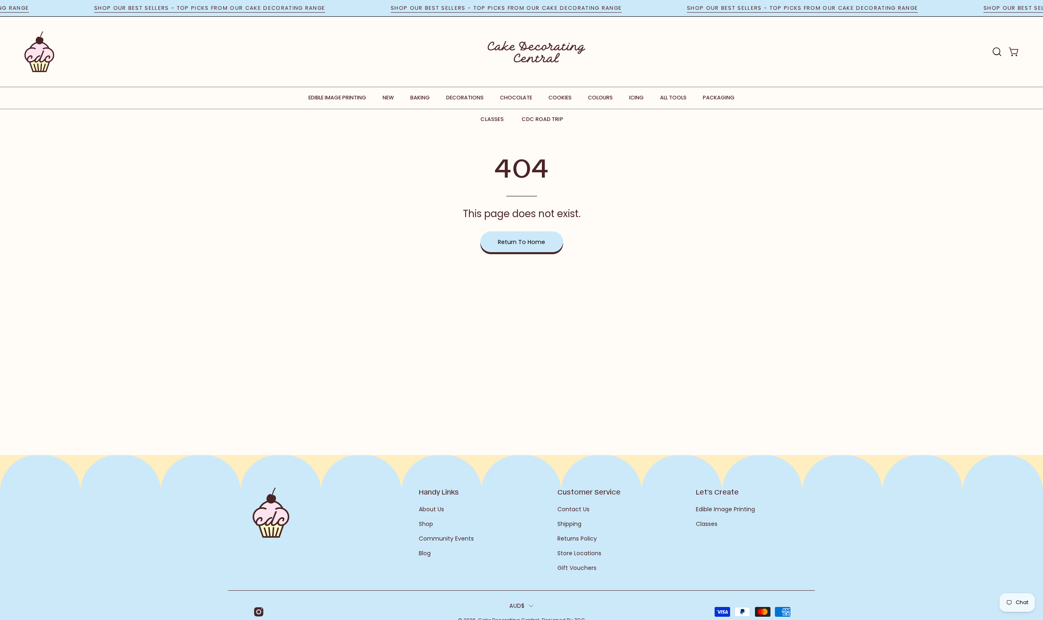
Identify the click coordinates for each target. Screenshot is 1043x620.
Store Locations (579, 553)
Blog (425, 553)
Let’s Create (717, 492)
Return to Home (521, 242)
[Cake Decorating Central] (536, 52)
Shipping (569, 524)
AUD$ (516, 606)
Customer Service (589, 492)
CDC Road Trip (542, 119)
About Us (431, 509)
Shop (426, 524)
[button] (997, 51)
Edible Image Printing (725, 509)
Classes (492, 119)
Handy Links (439, 492)
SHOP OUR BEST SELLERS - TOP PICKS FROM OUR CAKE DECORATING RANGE (221, 8)
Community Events (446, 538)
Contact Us (573, 509)
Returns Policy (577, 538)
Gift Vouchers (576, 568)
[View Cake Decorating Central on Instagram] (257, 612)
